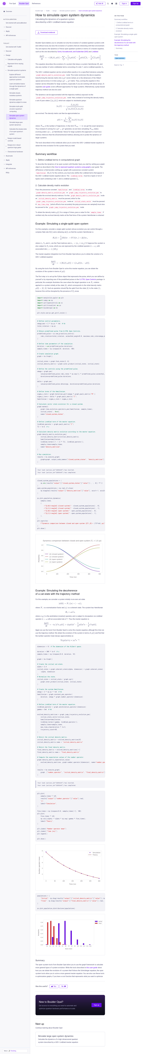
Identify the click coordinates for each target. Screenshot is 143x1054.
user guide (46, 87)
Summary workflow (46, 154)
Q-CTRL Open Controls (87, 279)
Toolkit (48, 11)
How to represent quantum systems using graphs (73, 167)
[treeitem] (15, 11)
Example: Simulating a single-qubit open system (61, 223)
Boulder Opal (39, 11)
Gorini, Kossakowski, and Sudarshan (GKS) (72, 52)
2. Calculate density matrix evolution (52, 185)
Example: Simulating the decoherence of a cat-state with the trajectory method (57, 592)
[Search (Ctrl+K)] (109, 4)
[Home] (4, 3)
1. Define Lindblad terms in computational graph (57, 159)
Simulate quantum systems (68, 11)
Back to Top (118, 65)
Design (55, 11)
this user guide (91, 968)
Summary (40, 960)
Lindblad (95, 52)
